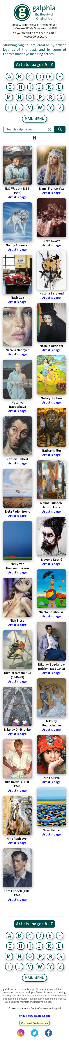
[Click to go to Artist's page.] (17, 165)
